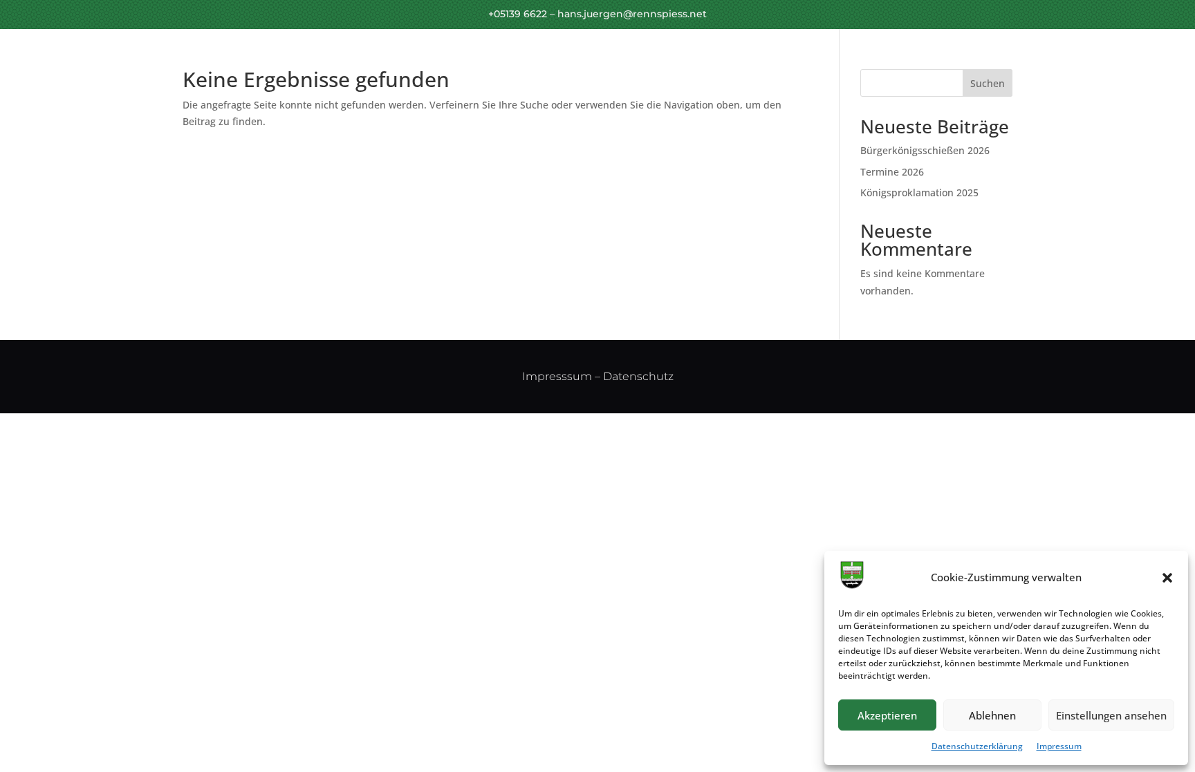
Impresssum (557, 376)
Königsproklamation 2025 (919, 192)
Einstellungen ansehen (1111, 715)
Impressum (1059, 746)
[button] (1167, 578)
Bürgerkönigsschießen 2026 (925, 150)
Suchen (987, 83)
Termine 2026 (892, 171)
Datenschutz (638, 376)
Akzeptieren (887, 715)
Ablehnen (992, 715)
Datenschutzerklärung (977, 746)
